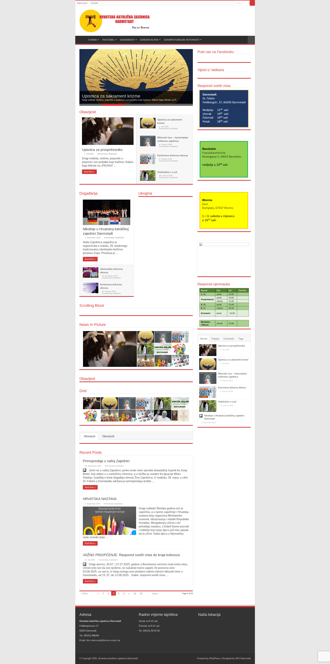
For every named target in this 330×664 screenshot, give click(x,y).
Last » (155, 593)
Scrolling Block (91, 305)
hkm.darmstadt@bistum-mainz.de (103, 640)
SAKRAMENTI (127, 40)
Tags (241, 338)
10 (135, 593)
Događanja (88, 193)
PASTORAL (108, 40)
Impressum (82, 3)
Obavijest (87, 378)
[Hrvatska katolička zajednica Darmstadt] (118, 20)
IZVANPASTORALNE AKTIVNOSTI (181, 40)
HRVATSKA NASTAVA (100, 499)
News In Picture (92, 324)
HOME (81, 39)
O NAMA (92, 40)
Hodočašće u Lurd (167, 172)
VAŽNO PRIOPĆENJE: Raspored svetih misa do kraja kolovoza (131, 555)
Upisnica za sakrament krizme (111, 96)
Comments (228, 338)
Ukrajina (145, 193)
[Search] (252, 3)
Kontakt (94, 3)
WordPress (214, 658)
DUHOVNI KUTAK (149, 40)
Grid (82, 391)
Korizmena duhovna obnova (172, 155)
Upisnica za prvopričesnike (102, 150)
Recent (203, 338)
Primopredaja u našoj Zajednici (106, 461)
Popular (215, 338)
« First (84, 593)
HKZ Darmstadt (243, 658)
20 (141, 593)
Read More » (89, 172)
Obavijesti (87, 112)
